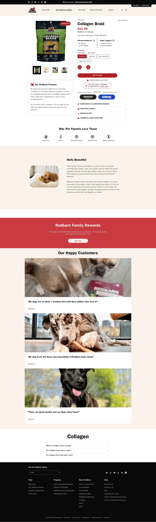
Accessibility (106, 517)
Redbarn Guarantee (86, 497)
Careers (82, 500)
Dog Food (31, 484)
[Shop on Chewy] (106, 97)
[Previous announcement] (59, 2)
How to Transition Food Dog (115, 497)
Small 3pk (82, 56)
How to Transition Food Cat (115, 500)
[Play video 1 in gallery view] (55, 70)
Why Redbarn (84, 487)
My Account (109, 484)
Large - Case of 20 (84, 61)
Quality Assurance (86, 484)
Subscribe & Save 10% (83, 2)
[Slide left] (30, 70)
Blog (81, 506)
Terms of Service (76, 517)
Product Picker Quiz (36, 490)
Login (137, 5)
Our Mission (83, 490)
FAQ (105, 490)
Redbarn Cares (85, 494)
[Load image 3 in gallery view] (64, 70)
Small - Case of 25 (103, 56)
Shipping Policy (86, 517)
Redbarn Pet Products (56, 517)
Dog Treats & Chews (36, 487)
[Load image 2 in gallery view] (46, 70)
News (81, 503)
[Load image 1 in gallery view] (37, 70)
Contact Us (108, 487)
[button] (126, 10)
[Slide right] (71, 70)
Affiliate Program (61, 487)
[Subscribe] (59, 472)
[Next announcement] (97, 2)
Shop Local (145, 5)
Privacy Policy (66, 517)
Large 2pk (91, 56)
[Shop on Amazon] (88, 97)
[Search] (122, 10)
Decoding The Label (111, 494)
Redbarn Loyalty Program (64, 490)
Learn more (104, 86)
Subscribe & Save (60, 494)
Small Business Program (63, 484)
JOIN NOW (78, 241)
